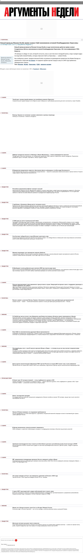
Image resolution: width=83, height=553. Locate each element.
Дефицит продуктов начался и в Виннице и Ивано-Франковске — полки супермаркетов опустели (41, 154)
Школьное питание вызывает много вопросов (25, 523)
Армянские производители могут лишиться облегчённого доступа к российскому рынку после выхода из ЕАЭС (45, 443)
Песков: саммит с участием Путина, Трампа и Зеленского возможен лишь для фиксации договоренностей (43, 300)
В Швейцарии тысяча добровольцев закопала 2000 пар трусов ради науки (34, 268)
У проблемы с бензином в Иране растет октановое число (28, 204)
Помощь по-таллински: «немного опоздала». (24, 116)
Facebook (36, 69)
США (38, 64)
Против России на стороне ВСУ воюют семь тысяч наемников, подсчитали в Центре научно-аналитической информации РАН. (46, 365)
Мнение (4, 314)
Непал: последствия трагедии (21, 395)
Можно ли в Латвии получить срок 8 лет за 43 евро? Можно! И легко (32, 507)
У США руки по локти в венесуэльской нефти (26, 220)
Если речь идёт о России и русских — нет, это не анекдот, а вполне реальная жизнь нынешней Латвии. (40, 509)
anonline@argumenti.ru (6, 547)
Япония (20, 64)
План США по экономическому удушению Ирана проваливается (30, 332)
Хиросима (32, 64)
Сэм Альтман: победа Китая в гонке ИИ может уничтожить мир (30, 236)
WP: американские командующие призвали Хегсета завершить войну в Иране (34, 459)
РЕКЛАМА (3, 545)
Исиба (26, 64)
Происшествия (7, 378)
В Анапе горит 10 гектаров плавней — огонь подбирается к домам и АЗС (33, 380)
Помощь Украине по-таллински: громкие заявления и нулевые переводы (33, 115)
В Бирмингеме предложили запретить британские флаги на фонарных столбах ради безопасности (41, 170)
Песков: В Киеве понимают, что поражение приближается (29, 412)
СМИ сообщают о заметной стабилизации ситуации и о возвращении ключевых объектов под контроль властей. (42, 429)
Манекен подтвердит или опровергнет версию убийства (29, 252)
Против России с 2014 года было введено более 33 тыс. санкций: (30, 477)
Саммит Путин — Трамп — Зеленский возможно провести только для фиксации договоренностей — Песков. (41, 301)
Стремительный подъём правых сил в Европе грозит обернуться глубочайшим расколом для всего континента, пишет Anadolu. (47, 100)
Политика (4, 39)
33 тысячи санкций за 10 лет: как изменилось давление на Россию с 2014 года (35, 475)
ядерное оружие (46, 64)
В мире (4, 97)
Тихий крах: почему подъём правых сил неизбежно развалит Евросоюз (33, 99)
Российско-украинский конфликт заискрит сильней (27, 188)
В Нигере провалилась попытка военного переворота (28, 427)
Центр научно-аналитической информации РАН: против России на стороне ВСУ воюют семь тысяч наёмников (44, 363)
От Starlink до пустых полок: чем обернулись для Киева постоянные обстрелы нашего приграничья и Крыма (44, 316)
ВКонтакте (43, 69)
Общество (5, 187)
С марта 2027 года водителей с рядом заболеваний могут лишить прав (33, 491)
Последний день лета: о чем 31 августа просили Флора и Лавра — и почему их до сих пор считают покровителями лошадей (46, 349)
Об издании (4, 546)
